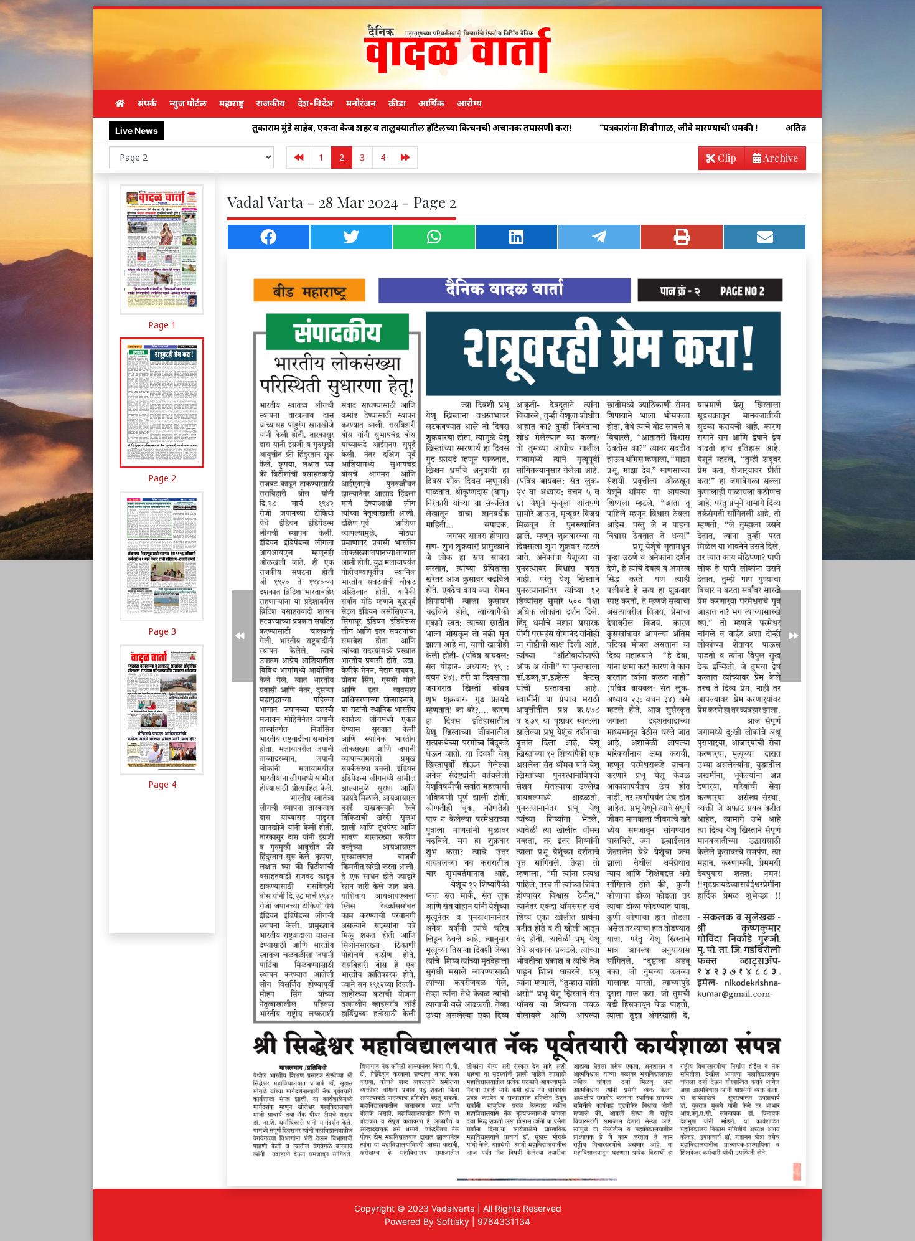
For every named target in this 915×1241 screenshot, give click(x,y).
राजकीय (270, 103)
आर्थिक (431, 103)
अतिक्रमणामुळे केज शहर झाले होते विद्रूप (750, 127)
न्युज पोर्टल (188, 103)
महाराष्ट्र (231, 103)
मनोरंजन (361, 103)
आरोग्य (469, 103)
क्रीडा (397, 103)
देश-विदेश (316, 103)
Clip (725, 157)
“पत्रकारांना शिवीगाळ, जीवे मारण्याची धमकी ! (574, 127)
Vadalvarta (453, 1208)
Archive (779, 157)
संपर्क (147, 103)
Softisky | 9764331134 (483, 1221)
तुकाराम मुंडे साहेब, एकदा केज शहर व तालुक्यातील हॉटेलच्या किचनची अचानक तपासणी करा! (307, 127)
